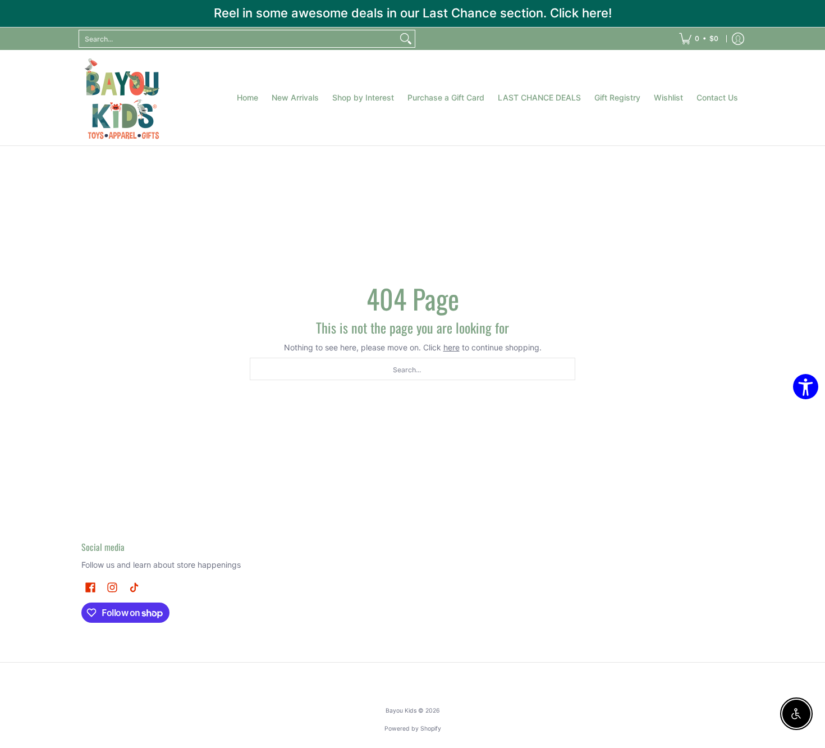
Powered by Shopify (412, 728)
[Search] (406, 38)
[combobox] (238, 38)
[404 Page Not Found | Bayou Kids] (123, 97)
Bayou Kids (401, 710)
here (451, 347)
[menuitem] (699, 39)
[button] (90, 587)
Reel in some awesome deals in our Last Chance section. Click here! (413, 13)
